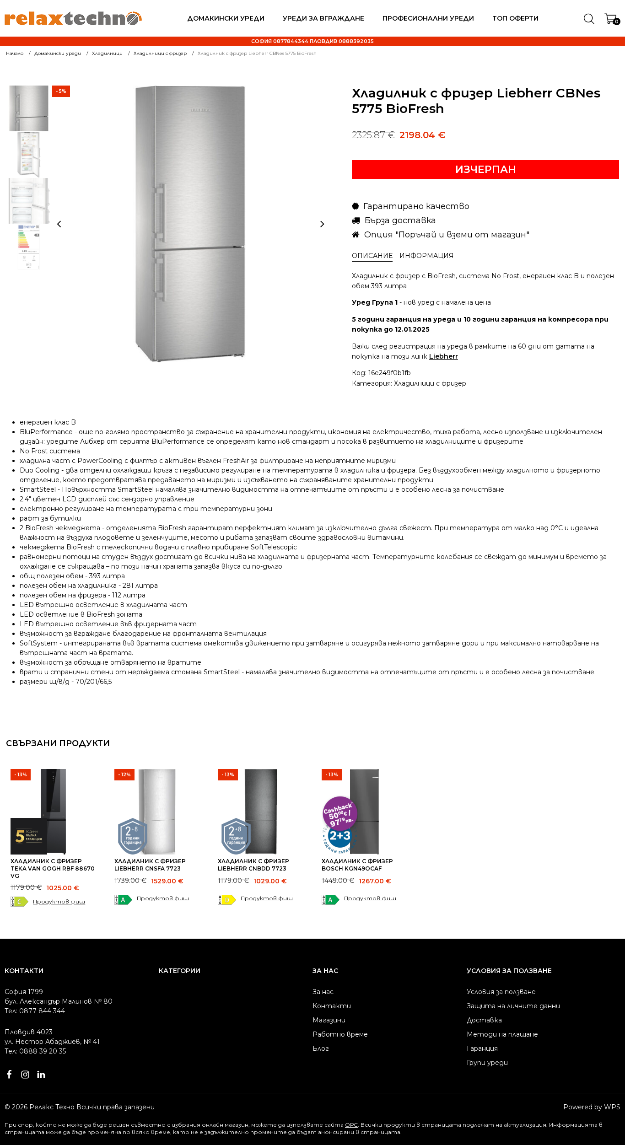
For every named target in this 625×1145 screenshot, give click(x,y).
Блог (320, 1048)
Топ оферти (515, 18)
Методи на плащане (502, 1034)
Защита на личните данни (513, 1006)
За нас (323, 992)
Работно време (340, 1034)
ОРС (351, 1124)
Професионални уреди (428, 18)
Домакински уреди (225, 18)
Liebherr (443, 356)
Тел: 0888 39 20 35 (35, 1051)
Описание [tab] (372, 256)
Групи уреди (487, 1063)
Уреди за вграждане (323, 18)
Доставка (484, 1020)
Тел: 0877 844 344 (35, 1011)
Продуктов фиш (59, 901)
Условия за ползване (501, 992)
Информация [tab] (426, 256)
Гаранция (482, 1048)
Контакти (331, 1006)
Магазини (328, 1020)
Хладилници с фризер (430, 383)
